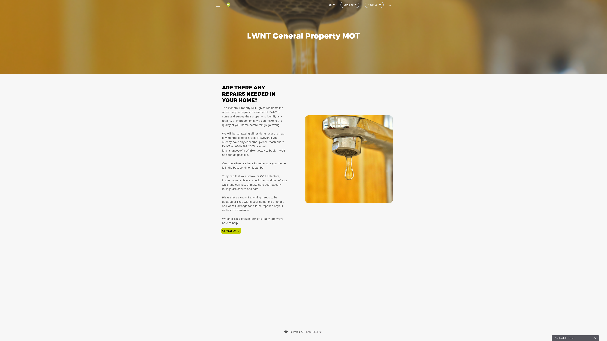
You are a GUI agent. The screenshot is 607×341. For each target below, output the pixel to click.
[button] (303, 159)
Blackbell (312, 332)
